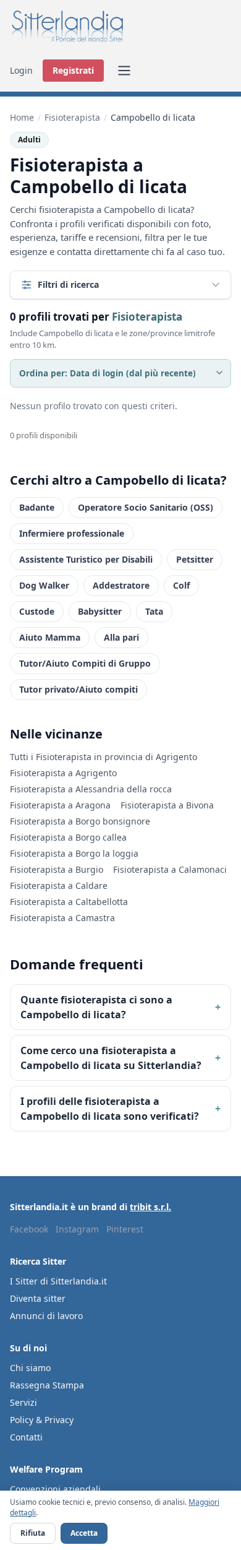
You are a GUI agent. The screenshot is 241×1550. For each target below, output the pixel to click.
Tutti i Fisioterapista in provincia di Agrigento (103, 757)
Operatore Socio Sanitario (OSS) (145, 507)
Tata (154, 611)
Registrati (73, 70)
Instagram (77, 1229)
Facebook (29, 1229)
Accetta (84, 1533)
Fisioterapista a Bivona (167, 805)
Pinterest (124, 1229)
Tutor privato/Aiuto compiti (78, 689)
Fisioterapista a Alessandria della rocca (91, 789)
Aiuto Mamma (49, 637)
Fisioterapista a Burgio (56, 869)
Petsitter (194, 559)
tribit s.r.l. (150, 1207)
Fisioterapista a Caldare (59, 885)
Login (21, 70)
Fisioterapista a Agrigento (63, 773)
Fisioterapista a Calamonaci (170, 869)
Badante (36, 507)
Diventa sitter (38, 1298)
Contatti (26, 1437)
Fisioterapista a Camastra (62, 918)
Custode (36, 611)
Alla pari (121, 637)
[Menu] (124, 70)
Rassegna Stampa (47, 1385)
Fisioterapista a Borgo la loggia (74, 853)
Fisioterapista (72, 117)
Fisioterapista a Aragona (60, 805)
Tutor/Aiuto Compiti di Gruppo (85, 663)
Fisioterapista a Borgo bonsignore (80, 821)
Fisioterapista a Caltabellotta (69, 901)
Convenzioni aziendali (55, 1489)
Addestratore (121, 585)
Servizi (23, 1402)
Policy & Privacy (42, 1420)
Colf (181, 585)
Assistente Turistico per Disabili (86, 559)
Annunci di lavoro (46, 1316)
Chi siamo (30, 1368)
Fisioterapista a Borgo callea (68, 837)
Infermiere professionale (71, 533)
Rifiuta (32, 1533)
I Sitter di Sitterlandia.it (58, 1281)
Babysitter (100, 611)
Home (22, 117)
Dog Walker (44, 585)
